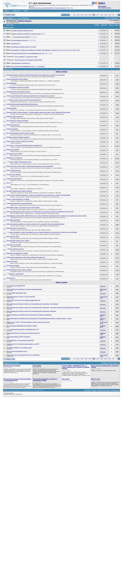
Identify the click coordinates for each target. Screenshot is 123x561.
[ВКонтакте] (93, 3)
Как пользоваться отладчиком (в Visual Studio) (28, 60)
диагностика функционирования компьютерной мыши (22, 104)
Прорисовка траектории (13, 220)
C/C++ (68, 7)
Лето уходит (65, 379)
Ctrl (73, 15)
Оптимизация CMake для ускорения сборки (19, 347)
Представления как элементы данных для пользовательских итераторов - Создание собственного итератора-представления (43, 307)
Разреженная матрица (13, 124)
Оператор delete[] (12, 108)
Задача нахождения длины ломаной (17, 79)
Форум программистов (60, 7)
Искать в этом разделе (111, 18)
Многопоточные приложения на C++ (17, 351)
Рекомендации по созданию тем (20, 63)
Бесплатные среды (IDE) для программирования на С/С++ (28, 53)
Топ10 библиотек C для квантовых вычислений (20, 340)
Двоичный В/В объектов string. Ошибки (18, 240)
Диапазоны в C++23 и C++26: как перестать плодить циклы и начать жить (28, 322)
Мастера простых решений (12, 365)
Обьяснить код (11, 278)
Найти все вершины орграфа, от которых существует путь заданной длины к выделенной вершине (35, 224)
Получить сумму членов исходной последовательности (24, 100)
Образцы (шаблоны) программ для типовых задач (25, 33)
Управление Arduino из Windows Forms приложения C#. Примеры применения (29, 315)
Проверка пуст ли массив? (14, 157)
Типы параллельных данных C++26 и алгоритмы (21, 296)
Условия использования (103, 390)
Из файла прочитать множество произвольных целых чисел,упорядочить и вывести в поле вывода (36, 75)
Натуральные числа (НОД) (14, 153)
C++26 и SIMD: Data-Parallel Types (17, 293)
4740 (109, 15)
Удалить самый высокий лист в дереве (18, 199)
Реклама (94, 390)
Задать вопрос (61, 72)
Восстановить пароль (104, 7)
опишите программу (12, 129)
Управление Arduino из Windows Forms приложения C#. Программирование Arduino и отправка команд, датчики (39, 318)
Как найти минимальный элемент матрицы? (19, 191)
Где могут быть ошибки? (14, 174)
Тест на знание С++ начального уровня (26, 56)
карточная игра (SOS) (13, 236)
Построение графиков (13, 265)
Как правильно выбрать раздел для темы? (23, 47)
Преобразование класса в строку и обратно (19, 269)
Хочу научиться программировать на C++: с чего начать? (28, 66)
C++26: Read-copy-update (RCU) (16, 285)
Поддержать (87, 390)
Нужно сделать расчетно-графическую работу (20, 141)
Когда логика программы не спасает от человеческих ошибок (45, 379)
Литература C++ (16, 43)
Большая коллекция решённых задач (22, 30)
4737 (97, 15)
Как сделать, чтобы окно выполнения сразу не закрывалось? (24, 145)
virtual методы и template (14, 244)
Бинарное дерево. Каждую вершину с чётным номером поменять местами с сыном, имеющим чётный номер (38, 112)
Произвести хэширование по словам (17, 253)
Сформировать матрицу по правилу (18, 87)
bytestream (102, 286)
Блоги (6, 10)
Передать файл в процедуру (15, 116)
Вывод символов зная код (16, 249)
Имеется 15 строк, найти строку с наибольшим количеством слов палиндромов (30, 166)
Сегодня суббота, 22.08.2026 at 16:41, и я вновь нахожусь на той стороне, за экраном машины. (75, 367)
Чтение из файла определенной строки (19, 162)
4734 (85, 15)
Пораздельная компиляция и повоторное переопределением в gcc (26, 257)
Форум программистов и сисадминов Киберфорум (41, 7)
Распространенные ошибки (21, 37)
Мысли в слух (95, 379)
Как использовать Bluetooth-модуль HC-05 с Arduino (22, 325)
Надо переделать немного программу (17, 120)
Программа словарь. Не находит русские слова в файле (23, 207)
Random (9, 187)
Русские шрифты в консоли (19, 40)
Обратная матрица (12, 261)
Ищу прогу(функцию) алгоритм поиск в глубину (20, 133)
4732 (78, 15)
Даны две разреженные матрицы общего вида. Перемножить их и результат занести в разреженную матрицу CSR (40, 211)
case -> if (9, 182)
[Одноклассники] (96, 3)
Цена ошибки (37, 365)
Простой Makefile (11, 83)
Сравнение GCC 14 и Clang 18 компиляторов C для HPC (23, 344)
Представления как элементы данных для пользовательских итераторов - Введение (31, 311)
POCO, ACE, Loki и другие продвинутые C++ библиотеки (23, 355)
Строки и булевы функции (14, 178)
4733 (82, 15)
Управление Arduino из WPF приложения (18, 336)
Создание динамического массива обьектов (19, 203)
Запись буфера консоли (14, 170)
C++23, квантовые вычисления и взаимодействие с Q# (23, 329)
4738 (101, 15)
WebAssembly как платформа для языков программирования (24, 289)
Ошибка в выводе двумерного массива (18, 137)
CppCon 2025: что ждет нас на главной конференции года (23, 300)
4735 (89, 15)
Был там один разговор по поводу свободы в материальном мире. (17, 379)
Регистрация (102, 6)
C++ (72, 7)
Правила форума (24, 21)
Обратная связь (115, 390)
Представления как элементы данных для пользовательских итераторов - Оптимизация (32, 304)
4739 (105, 15)
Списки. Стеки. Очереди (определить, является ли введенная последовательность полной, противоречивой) (38, 195)
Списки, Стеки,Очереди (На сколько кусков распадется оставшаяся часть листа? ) (31, 95)
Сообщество (15, 10)
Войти (101, 3)
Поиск (25, 10)
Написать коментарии (13, 149)
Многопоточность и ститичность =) (17, 228)
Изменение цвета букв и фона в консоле (18, 91)
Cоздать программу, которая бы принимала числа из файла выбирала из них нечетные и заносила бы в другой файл (42, 232)
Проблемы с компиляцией (15, 274)
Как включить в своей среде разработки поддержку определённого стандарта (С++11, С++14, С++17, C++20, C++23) (45, 50)
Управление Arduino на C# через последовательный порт (23, 333)
